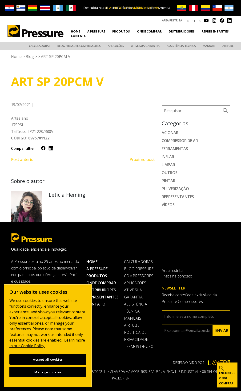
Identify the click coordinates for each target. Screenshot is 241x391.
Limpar (168, 164)
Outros (169, 172)
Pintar (168, 180)
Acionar (170, 132)
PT (194, 21)
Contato (79, 36)
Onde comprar (149, 31)
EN (187, 21)
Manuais (209, 46)
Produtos (121, 31)
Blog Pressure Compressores (79, 46)
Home (75, 31)
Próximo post (142, 159)
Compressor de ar (180, 140)
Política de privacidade (136, 336)
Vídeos (168, 204)
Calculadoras (39, 46)
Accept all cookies (48, 359)
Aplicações (116, 46)
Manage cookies (47, 372)
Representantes (215, 31)
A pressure (96, 31)
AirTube (227, 46)
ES (199, 21)
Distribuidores (182, 31)
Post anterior (23, 159)
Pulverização (175, 188)
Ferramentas (175, 148)
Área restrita (172, 20)
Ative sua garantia (145, 46)
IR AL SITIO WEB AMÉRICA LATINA (132, 7)
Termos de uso (138, 346)
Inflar (168, 156)
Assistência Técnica (181, 46)
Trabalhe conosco (177, 276)
